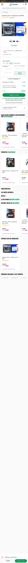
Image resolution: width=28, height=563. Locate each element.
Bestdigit (16, 78)
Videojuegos (5, 12)
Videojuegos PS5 (14, 277)
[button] (19, 42)
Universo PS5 (5, 277)
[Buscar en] (25, 8)
